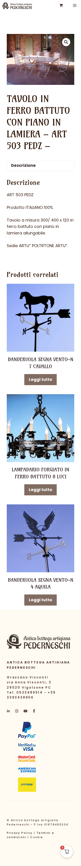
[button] (66, 42)
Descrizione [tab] (23, 165)
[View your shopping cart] (61, 5)
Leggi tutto (40, 379)
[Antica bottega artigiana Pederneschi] (17, 5)
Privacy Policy (20, 833)
